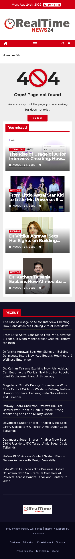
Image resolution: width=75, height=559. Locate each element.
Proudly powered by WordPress (24, 528)
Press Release (25, 550)
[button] (63, 43)
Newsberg (60, 528)
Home (6, 55)
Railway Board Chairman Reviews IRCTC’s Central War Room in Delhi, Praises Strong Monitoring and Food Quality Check (33, 410)
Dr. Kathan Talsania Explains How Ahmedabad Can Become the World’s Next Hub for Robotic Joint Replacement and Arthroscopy (36, 372)
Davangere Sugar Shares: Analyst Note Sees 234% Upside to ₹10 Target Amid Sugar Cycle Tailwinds (35, 426)
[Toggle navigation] (35, 43)
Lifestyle (15, 190)
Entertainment (45, 542)
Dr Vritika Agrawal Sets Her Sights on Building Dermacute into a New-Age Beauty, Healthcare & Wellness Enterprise (37, 355)
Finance (60, 542)
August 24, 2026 (24, 165)
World (55, 550)
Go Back (37, 118)
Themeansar (37, 533)
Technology (17, 149)
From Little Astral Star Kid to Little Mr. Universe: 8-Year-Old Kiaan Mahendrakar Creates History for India (37, 339)
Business (15, 231)
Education (28, 542)
